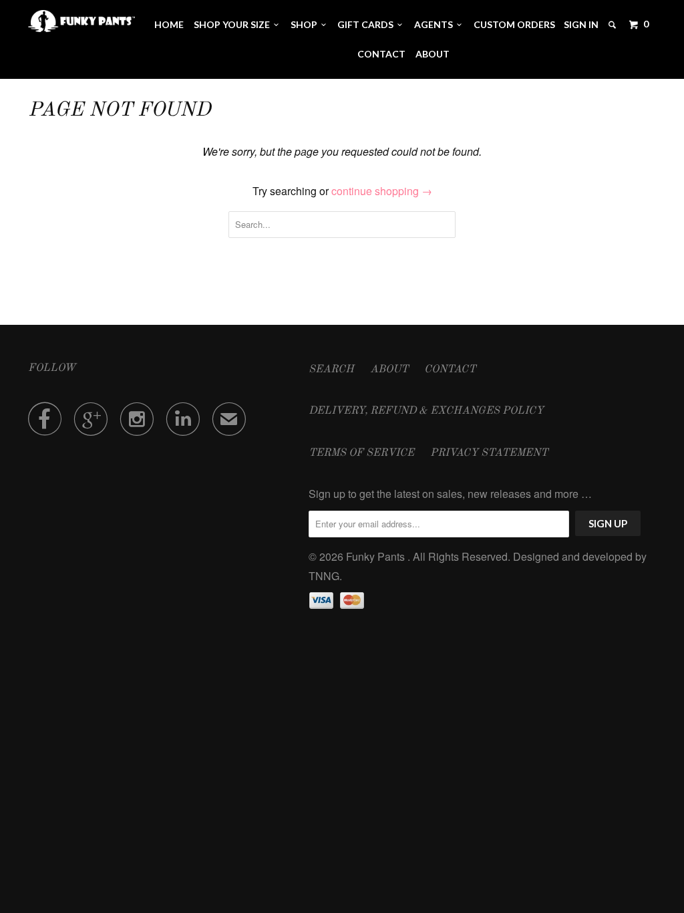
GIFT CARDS (367, 24)
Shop (306, 24)
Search (331, 369)
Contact (381, 53)
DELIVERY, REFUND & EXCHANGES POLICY (426, 411)
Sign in (581, 24)
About (432, 53)
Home (169, 24)
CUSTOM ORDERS (514, 24)
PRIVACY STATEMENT (489, 453)
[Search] (613, 24)
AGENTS (435, 24)
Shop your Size (234, 24)
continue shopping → (381, 191)
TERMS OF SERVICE (361, 453)
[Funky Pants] (81, 21)
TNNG (324, 575)
